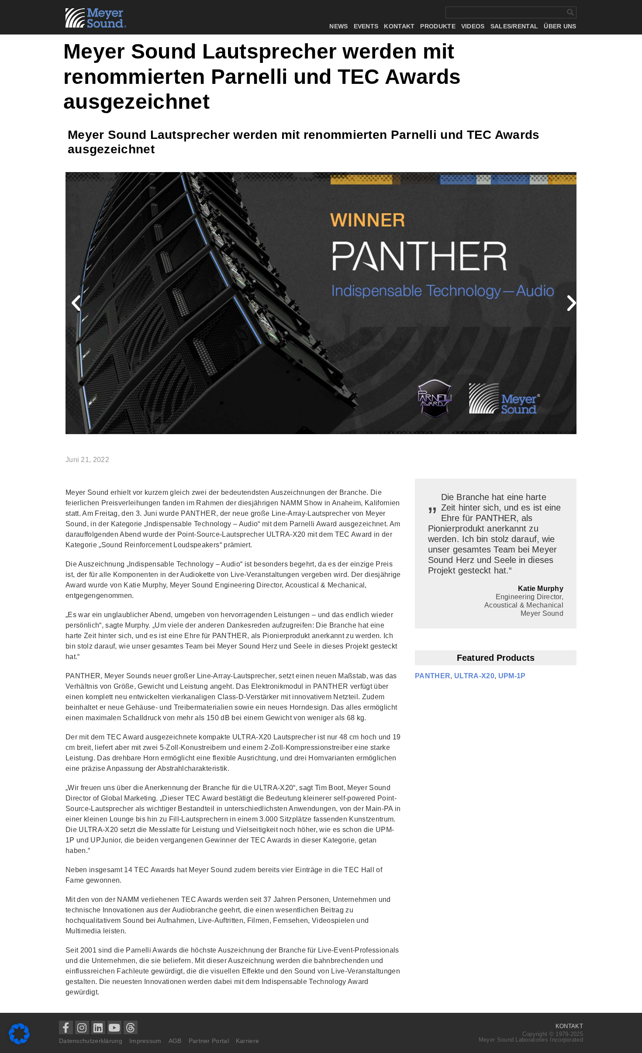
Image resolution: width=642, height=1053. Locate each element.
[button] (76, 303)
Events (366, 26)
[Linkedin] (98, 1028)
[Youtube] (114, 1028)
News (338, 26)
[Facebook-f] (66, 1028)
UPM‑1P (512, 676)
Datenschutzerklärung (90, 1040)
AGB (175, 1040)
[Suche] (570, 12)
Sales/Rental (514, 26)
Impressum (145, 1040)
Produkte (437, 26)
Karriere (247, 1040)
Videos (473, 26)
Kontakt (399, 26)
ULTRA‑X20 (474, 676)
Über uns (560, 26)
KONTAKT (569, 1026)
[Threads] (131, 1028)
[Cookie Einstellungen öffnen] (19, 1042)
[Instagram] (82, 1028)
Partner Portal (209, 1040)
